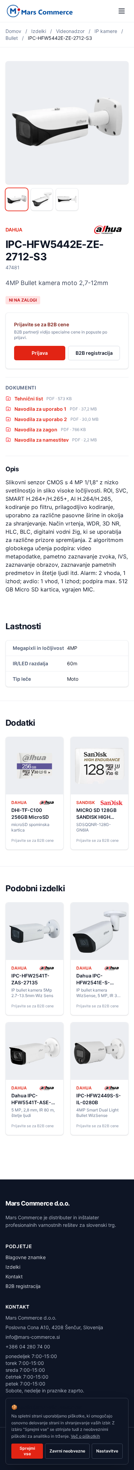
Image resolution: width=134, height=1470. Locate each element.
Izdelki (38, 31)
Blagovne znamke (25, 1257)
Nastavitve (107, 1451)
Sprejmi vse (27, 1451)
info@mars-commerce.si (32, 1337)
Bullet (11, 38)
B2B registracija (94, 353)
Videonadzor (70, 31)
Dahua (13, 230)
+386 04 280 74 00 (27, 1346)
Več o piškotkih (85, 1436)
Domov (13, 31)
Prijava (40, 353)
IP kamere (105, 31)
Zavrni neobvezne (67, 1451)
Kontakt (14, 1276)
